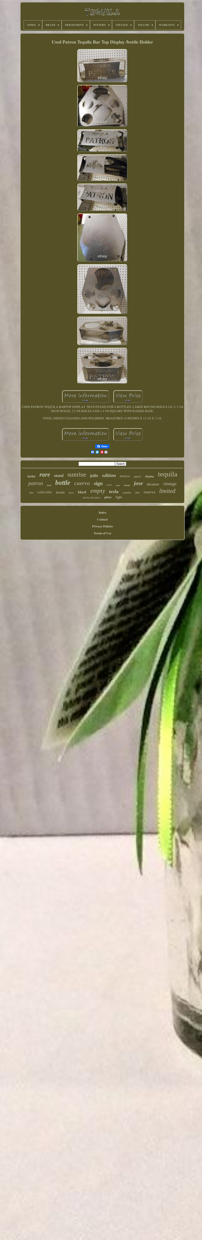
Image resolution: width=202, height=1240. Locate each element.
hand (49, 485)
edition (109, 475)
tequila (167, 474)
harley (31, 476)
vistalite (127, 492)
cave (118, 485)
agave (137, 476)
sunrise (76, 474)
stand (59, 475)
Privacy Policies (102, 526)
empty (97, 490)
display (149, 476)
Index (102, 512)
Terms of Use (102, 533)
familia (60, 492)
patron (35, 483)
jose (138, 483)
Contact (102, 519)
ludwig (127, 485)
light (119, 497)
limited (167, 491)
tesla (114, 491)
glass (108, 497)
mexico (125, 476)
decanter (153, 484)
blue (31, 492)
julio (94, 475)
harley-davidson (91, 497)
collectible (44, 492)
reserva (149, 492)
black (82, 492)
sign (98, 483)
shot (137, 492)
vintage (170, 483)
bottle (62, 482)
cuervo (82, 483)
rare (44, 474)
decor (71, 492)
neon (109, 484)
